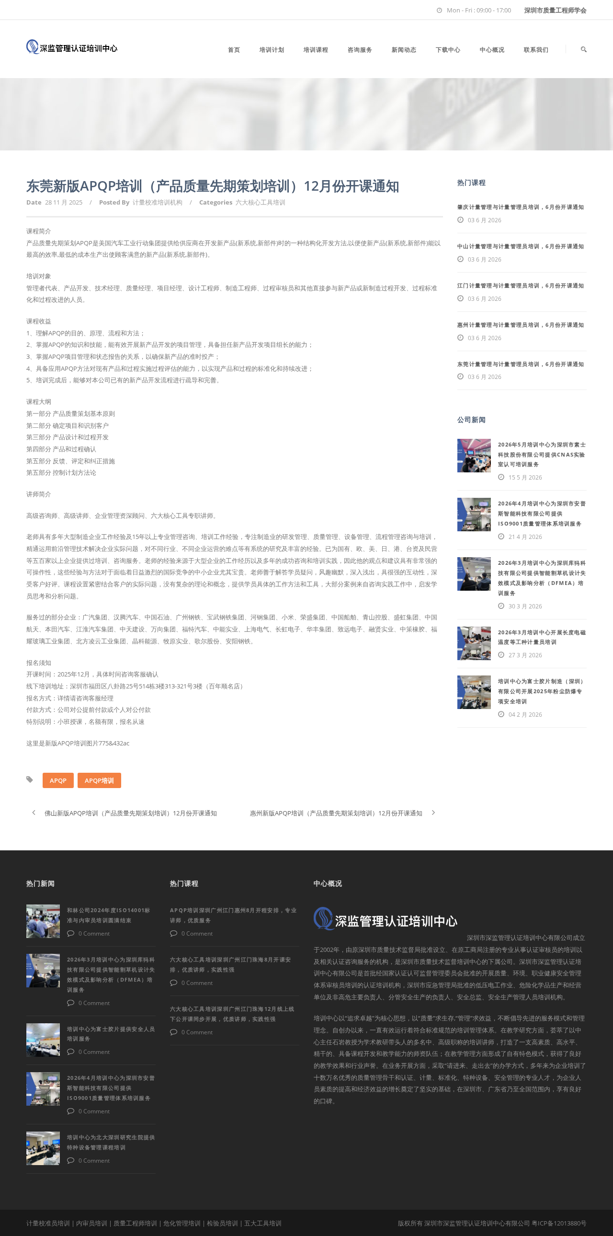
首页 (234, 50)
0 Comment (94, 933)
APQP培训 (99, 780)
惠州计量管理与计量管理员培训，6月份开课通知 (521, 324)
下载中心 (448, 50)
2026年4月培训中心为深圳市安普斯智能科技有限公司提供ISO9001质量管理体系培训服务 (542, 513)
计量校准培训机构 (157, 202)
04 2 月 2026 (525, 714)
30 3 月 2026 (525, 606)
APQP (58, 780)
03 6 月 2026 (484, 220)
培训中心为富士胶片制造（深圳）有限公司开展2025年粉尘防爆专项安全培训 (542, 691)
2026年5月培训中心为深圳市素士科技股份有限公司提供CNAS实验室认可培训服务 (542, 454)
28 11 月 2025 (63, 202)
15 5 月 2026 (525, 477)
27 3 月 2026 (525, 655)
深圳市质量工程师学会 (555, 10)
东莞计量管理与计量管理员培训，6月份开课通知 (521, 363)
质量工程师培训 (135, 1223)
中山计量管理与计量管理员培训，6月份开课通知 (521, 246)
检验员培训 (222, 1223)
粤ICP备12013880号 (559, 1223)
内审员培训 (91, 1223)
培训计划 (272, 50)
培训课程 (316, 50)
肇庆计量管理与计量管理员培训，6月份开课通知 (521, 206)
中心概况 (492, 50)
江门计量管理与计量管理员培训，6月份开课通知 (521, 285)
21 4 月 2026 (525, 537)
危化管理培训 (182, 1223)
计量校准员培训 (48, 1223)
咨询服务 (360, 50)
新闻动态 (404, 50)
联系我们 (536, 50)
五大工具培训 (263, 1223)
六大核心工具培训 (260, 202)
